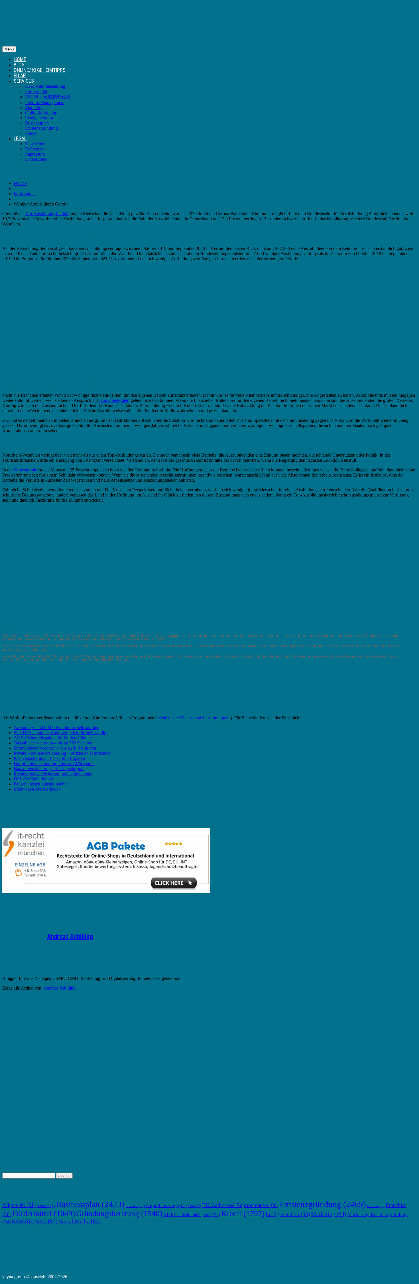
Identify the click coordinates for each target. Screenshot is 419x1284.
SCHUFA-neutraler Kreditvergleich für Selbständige (61, 732)
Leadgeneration (39, 117)
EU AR (20, 75)
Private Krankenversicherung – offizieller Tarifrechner (62, 753)
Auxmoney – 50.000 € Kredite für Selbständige (56, 727)
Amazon (46, 1206)
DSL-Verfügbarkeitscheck (37, 778)
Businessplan (37, 123)
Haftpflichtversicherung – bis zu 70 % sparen (54, 763)
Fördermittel (36, 91)
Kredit (243, 1213)
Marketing (34, 107)
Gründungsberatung (119, 1213)
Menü (9, 49)
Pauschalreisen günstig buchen (41, 784)
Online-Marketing (41, 112)
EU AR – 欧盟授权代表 (48, 96)
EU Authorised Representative (240, 1205)
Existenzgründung (41, 128)
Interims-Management (44, 102)
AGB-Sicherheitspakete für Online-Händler (53, 737)
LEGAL (20, 138)
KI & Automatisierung (45, 86)
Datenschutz (36, 159)
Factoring (376, 1206)
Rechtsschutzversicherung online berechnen (53, 773)
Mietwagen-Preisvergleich (37, 789)
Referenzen (35, 148)
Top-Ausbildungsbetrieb (46, 213)
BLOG (19, 65)
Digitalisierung (166, 1205)
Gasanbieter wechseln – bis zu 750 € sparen (53, 742)
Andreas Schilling (70, 937)
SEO (47, 1221)
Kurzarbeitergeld (114, 400)
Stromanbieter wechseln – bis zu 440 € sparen (55, 748)
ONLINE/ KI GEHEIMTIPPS (40, 70)
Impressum (35, 154)
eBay (194, 1206)
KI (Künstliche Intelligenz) (191, 1214)
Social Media (80, 1221)
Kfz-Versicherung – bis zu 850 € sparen (49, 758)
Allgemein (19, 1205)
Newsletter (34, 143)
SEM (23, 1221)
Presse (30, 133)
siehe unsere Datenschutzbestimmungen (194, 717)
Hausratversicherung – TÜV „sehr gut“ (49, 768)
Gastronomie (25, 469)
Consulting (135, 1206)
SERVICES (24, 81)
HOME (20, 59)
